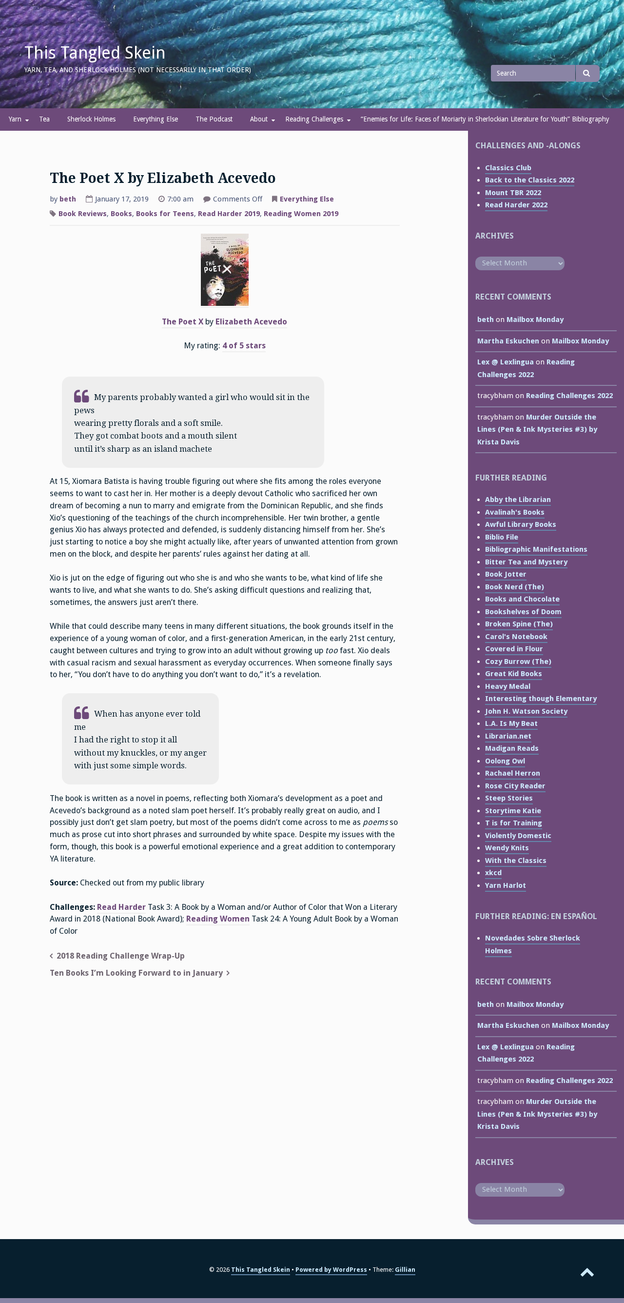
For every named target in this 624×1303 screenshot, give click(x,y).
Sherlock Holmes (91, 119)
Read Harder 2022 (516, 204)
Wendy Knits (507, 847)
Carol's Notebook (516, 636)
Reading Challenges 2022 (569, 395)
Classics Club (508, 167)
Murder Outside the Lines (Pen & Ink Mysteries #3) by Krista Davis (537, 429)
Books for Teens (165, 213)
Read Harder (121, 907)
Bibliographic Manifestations (536, 549)
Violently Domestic (518, 835)
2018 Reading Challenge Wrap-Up (121, 956)
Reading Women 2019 (301, 213)
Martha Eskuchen (508, 341)
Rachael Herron (512, 773)
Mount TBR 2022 (513, 192)
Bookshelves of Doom (523, 611)
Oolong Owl (505, 761)
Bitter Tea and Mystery (526, 562)
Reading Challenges (314, 119)
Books (121, 213)
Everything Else (155, 119)
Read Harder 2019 (229, 213)
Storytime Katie (513, 810)
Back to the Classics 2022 (529, 180)
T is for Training (513, 823)
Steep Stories (509, 798)
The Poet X (182, 321)
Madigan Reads (512, 748)
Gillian (405, 1269)
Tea (44, 119)
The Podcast (214, 119)
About (259, 119)
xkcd (493, 872)
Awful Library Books (520, 524)
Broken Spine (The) (519, 624)
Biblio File (501, 537)
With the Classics (515, 860)
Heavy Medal (507, 686)
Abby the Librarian (518, 499)
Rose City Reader (515, 786)
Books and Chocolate (522, 599)
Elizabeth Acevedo (251, 321)
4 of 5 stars (244, 345)
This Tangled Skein (95, 52)
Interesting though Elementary (541, 698)
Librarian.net (508, 736)
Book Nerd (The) (514, 586)
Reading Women (218, 918)
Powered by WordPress (331, 1269)
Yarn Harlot (505, 885)
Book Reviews (82, 213)
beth (67, 199)
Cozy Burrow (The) (518, 661)
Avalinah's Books (515, 512)
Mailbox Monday (535, 319)
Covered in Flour (514, 648)
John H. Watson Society (526, 711)
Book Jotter (505, 574)
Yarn (15, 119)
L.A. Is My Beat (511, 723)
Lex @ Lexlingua (505, 362)
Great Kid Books (513, 673)
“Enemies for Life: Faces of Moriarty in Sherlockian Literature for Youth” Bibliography (485, 119)
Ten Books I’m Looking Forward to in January (136, 973)
